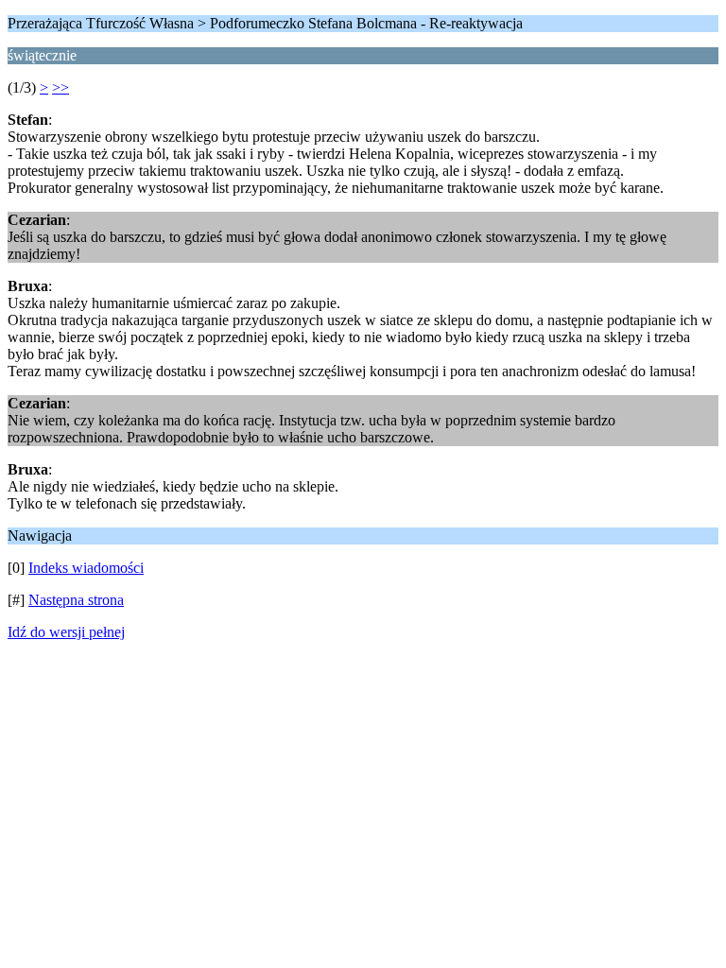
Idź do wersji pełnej (66, 632)
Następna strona (76, 600)
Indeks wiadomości (86, 568)
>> (60, 87)
